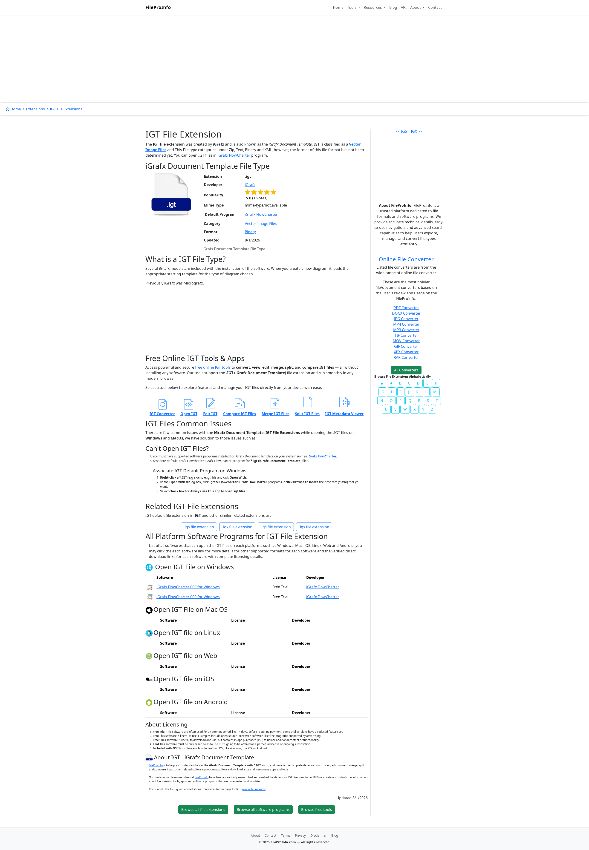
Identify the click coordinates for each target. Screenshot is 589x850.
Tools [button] (352, 7)
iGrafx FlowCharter (233, 155)
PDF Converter (406, 307)
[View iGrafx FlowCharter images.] (150, 586)
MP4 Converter (406, 324)
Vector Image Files (261, 223)
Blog (393, 7)
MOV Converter (406, 340)
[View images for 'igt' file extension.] (171, 194)
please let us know (254, 789)
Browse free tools (316, 809)
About (255, 835)
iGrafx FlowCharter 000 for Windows (188, 586)
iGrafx (250, 184)
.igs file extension (199, 526)
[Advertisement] (294, 69)
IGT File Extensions (66, 109)
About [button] (416, 7)
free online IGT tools (213, 367)
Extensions (35, 109)
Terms (285, 835)
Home (338, 7)
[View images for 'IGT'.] (149, 757)
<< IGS (401, 131)
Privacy (300, 835)
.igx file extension (237, 526)
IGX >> (416, 131)
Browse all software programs (263, 809)
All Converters (406, 370)
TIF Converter (406, 335)
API (404, 7)
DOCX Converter (406, 313)
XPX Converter (406, 351)
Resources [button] (373, 7)
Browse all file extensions (203, 809)
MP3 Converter (406, 329)
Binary (250, 231)
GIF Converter (406, 346)
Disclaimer (318, 835)
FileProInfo (158, 7)
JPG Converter (406, 318)
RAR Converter (406, 357)
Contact (435, 7)
